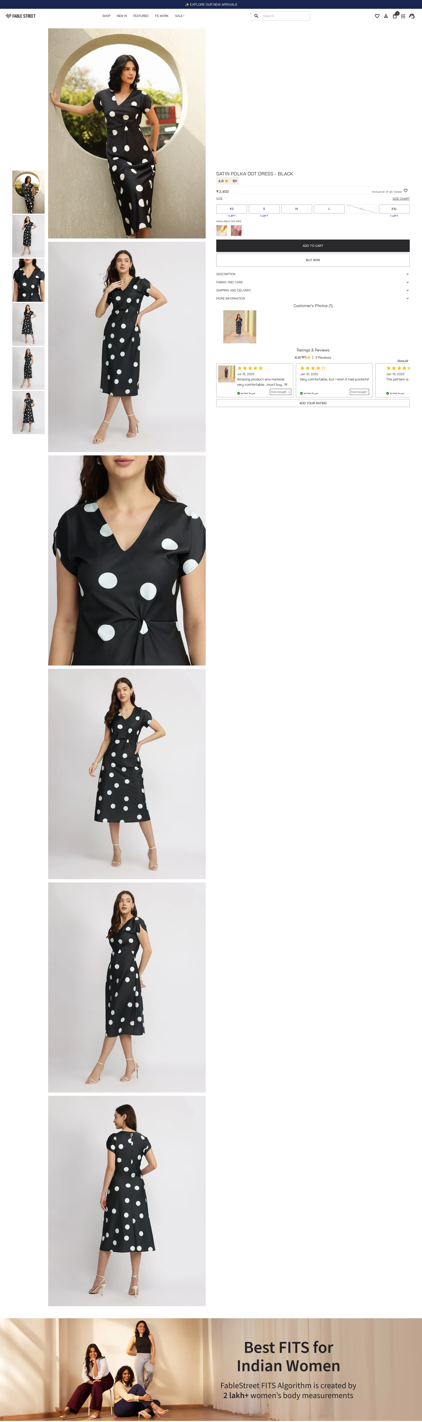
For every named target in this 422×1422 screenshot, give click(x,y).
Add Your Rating (313, 403)
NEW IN (122, 16)
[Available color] (221, 230)
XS (232, 209)
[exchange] (403, 16)
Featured (141, 16)
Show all (402, 360)
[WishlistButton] (406, 191)
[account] (386, 16)
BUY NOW (313, 260)
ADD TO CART (313, 246)
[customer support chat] (412, 16)
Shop (106, 16)
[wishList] (377, 16)
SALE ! (179, 16)
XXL (394, 209)
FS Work (162, 16)
